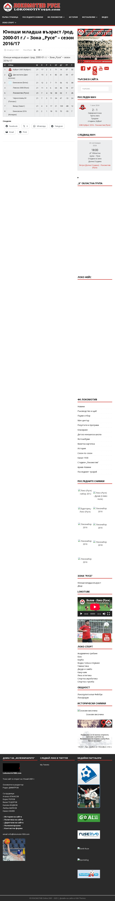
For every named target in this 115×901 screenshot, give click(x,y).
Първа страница (10, 17)
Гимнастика (83, 666)
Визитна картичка (86, 443)
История (73, 17)
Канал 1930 (83, 457)
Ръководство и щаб (87, 411)
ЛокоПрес (27, 50)
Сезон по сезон (85, 453)
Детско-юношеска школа (89, 434)
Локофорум (83, 697)
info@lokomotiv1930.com (18, 834)
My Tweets (44, 764)
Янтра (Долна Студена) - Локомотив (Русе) (95, 166)
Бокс (80, 656)
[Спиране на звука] (104, 613)
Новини (81, 406)
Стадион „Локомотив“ (88, 462)
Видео (105, 17)
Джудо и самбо (85, 669)
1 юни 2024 (94, 105)
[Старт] (81, 613)
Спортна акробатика (87, 678)
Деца (80, 586)
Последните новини (32, 17)
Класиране (83, 429)
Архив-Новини (84, 467)
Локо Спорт (8, 22)
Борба (81, 659)
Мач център (83, 420)
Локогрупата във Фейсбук (90, 694)
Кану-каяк (82, 672)
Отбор (10, 65)
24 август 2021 (13, 50)
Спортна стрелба (86, 681)
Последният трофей (87, 471)
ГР (67, 65)
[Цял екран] (108, 613)
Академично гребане (87, 653)
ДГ (61, 65)
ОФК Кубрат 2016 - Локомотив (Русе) (95, 125)
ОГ (56, 65)
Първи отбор (84, 415)
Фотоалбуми (88, 17)
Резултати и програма (88, 425)
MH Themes (81, 898)
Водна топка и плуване (89, 663)
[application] (95, 607)
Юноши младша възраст (89, 582)
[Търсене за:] (94, 88)
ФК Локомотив (54, 17)
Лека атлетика (84, 675)
